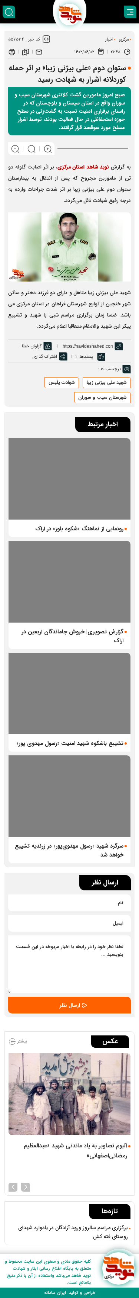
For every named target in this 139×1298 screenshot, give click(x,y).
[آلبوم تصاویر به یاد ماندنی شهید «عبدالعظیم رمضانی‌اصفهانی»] (69, 1094)
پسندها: (86, 356)
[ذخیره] (25, 51)
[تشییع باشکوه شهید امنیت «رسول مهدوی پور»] (69, 693)
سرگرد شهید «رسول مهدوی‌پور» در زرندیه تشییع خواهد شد (69, 851)
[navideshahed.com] (118, 1268)
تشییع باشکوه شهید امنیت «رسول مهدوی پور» (69, 743)
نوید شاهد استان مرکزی (84, 167)
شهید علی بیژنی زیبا (107, 382)
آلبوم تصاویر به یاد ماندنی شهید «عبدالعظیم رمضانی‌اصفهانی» (75, 1150)
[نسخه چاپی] (12, 51)
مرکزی (124, 39)
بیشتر (21, 1041)
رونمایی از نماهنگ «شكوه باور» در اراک (79, 528)
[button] (25, 1186)
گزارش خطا (32, 346)
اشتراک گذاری (44, 356)
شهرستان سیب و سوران (102, 397)
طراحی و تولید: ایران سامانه (69, 1292)
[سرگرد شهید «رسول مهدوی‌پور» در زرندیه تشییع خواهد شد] (69, 796)
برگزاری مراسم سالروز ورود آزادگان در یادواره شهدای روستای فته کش (73, 1232)
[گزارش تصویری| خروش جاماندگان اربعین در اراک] (69, 581)
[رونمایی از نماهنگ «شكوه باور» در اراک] (69, 479)
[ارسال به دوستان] (39, 51)
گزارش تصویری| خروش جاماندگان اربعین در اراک (72, 636)
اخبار (109, 39)
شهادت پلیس (62, 382)
